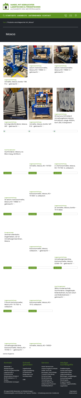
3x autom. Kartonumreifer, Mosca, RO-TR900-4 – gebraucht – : (14, 202)
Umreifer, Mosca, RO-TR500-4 (40, 346)
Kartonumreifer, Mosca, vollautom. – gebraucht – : (39, 249)
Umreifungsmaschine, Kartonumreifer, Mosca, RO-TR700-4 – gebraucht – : (15, 347)
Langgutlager (72, 376)
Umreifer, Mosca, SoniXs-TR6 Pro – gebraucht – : (15, 83)
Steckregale (64, 380)
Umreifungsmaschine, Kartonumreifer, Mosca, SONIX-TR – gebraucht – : (64, 261)
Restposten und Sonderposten (28, 375)
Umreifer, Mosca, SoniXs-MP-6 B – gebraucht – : (40, 125)
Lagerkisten (64, 386)
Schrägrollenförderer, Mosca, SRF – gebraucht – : (15, 125)
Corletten (63, 384)
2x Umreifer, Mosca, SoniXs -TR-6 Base (65, 208)
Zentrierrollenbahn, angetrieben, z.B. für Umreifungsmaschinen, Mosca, (13, 237)
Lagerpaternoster (66, 372)
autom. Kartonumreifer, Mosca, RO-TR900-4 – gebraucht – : (38, 70)
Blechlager (63, 376)
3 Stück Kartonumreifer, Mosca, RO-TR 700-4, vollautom (13, 304)
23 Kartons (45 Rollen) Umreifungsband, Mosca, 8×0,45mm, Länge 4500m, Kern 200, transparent (65, 119)
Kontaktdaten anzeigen (11, 382)
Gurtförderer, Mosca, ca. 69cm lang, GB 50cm (13, 153)
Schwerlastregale (66, 378)
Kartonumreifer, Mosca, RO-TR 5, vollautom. (40, 303)
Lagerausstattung (28, 370)
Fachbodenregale (66, 370)
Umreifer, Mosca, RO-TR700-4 (40, 167)
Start (4, 22)
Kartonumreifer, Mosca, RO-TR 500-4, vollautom (40, 195)
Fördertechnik (27, 372)
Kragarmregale (65, 382)
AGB (24, 379)
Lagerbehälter (71, 384)
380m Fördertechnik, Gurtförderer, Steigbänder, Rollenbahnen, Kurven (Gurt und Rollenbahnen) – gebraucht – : (65, 292)
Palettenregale (65, 368)
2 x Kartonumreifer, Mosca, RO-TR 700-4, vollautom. (65, 167)
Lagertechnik (27, 368)
